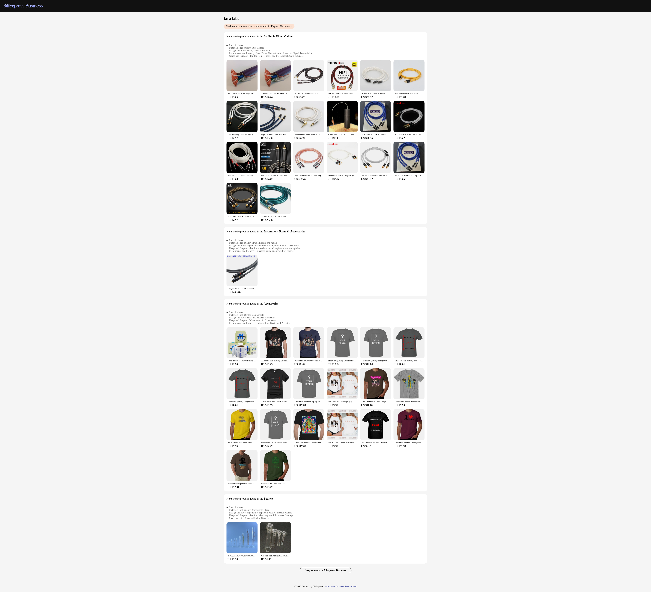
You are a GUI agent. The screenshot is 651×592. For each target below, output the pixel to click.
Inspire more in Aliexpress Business (325, 570)
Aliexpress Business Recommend (341, 586)
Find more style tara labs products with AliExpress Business (258, 26)
